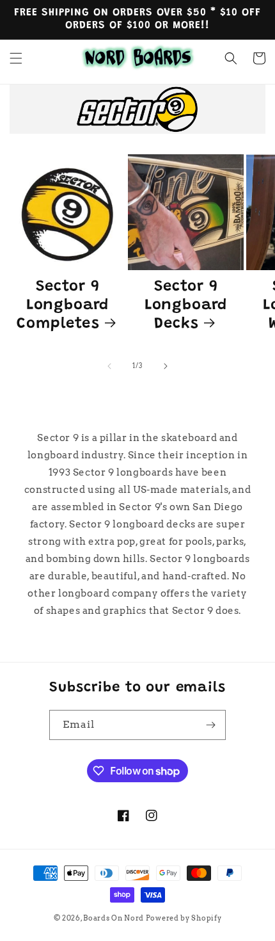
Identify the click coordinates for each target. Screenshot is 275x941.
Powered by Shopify (184, 917)
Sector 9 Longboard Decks (186, 306)
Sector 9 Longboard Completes (63, 306)
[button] (16, 58)
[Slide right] (166, 366)
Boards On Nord (113, 917)
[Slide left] (109, 366)
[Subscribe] (211, 725)
